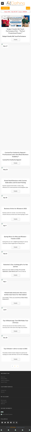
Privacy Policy (4, 378)
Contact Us (3, 390)
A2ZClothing (13, 427)
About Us (3, 377)
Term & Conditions (5, 380)
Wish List (3, 403)
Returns (3, 392)
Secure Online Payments (7, 414)
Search (28, 8)
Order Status (4, 402)
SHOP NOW (5, 8)
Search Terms (4, 382)
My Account (3, 400)
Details (15, 39)
